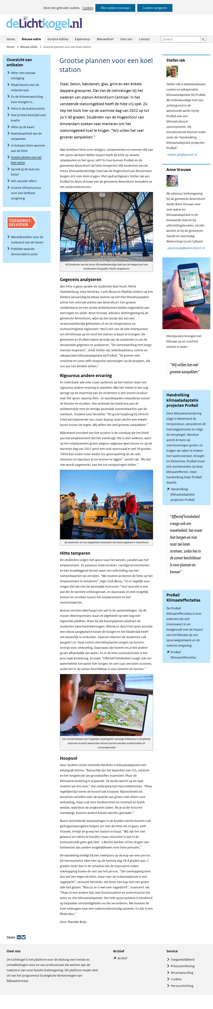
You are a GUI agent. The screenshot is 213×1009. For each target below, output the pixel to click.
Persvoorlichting (182, 986)
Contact (144, 39)
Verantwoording (182, 973)
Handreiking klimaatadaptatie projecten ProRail (188, 495)
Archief (122, 958)
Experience (82, 39)
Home (10, 39)
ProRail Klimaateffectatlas (188, 655)
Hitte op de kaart (22, 127)
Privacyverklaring (183, 966)
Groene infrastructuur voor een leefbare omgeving (26, 193)
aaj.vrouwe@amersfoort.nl (188, 248)
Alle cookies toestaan (115, 8)
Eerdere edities (58, 39)
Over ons (126, 39)
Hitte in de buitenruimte (28, 109)
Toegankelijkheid (183, 959)
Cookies (87, 8)
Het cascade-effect (24, 181)
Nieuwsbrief (105, 39)
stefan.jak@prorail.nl (184, 155)
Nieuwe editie (31, 39)
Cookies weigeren (155, 8)
